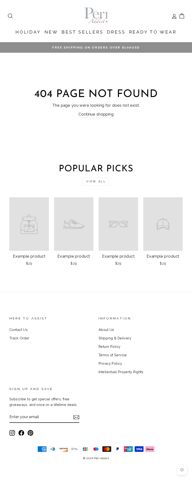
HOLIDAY (28, 31)
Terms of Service (113, 355)
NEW (51, 31)
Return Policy (110, 347)
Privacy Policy (110, 363)
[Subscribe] (76, 417)
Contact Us (18, 330)
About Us (106, 330)
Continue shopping (96, 114)
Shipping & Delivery (115, 338)
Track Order (19, 338)
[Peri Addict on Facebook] (21, 433)
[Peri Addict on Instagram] (12, 433)
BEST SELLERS (82, 31)
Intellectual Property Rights (121, 372)
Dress (116, 31)
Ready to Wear (153, 31)
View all (96, 181)
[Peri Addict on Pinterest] (30, 433)
